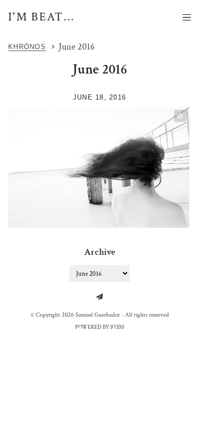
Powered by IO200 (100, 327)
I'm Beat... (41, 17)
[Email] (99, 297)
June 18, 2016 (100, 97)
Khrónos (27, 47)
